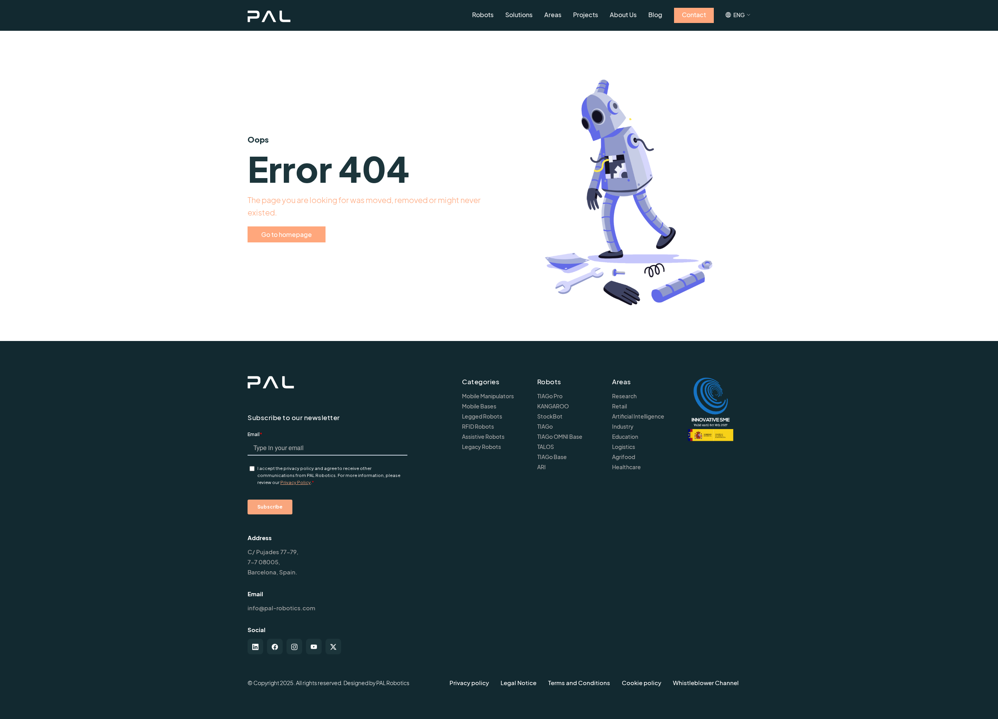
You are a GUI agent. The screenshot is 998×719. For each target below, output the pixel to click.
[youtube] (314, 646)
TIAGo (545, 426)
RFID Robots (478, 426)
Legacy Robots (481, 446)
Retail (619, 406)
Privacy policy (469, 682)
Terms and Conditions (579, 682)
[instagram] (294, 646)
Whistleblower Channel (706, 682)
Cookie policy (641, 682)
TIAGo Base (552, 456)
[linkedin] (255, 646)
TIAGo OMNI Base (559, 436)
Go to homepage (286, 234)
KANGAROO (553, 406)
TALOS (545, 446)
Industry (622, 426)
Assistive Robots (483, 436)
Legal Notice (518, 682)
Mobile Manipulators (488, 395)
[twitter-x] (333, 646)
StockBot (550, 416)
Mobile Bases (479, 406)
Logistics (623, 446)
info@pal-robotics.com (281, 607)
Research (624, 395)
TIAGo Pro (550, 395)
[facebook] (275, 646)
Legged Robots (482, 416)
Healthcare (626, 466)
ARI (541, 466)
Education (625, 436)
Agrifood (623, 456)
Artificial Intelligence (638, 416)
